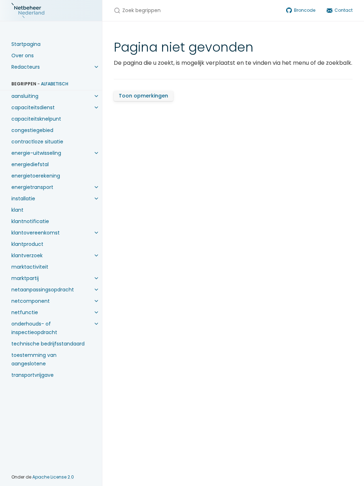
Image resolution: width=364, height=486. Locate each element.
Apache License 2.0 (53, 477)
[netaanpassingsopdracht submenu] (96, 289)
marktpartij (25, 278)
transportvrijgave (32, 375)
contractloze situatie (37, 141)
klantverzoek (27, 255)
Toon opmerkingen (143, 95)
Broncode (304, 10)
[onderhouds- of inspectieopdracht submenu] (96, 323)
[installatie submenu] (96, 198)
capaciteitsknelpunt (36, 118)
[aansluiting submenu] (96, 96)
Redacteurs (25, 66)
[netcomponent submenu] (96, 301)
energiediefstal (30, 164)
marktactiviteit (29, 266)
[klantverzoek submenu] (96, 255)
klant (17, 209)
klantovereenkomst (35, 232)
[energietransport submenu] (96, 187)
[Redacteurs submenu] (96, 67)
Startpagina (26, 44)
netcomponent (30, 301)
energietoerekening (35, 175)
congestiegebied (32, 130)
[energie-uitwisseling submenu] (96, 153)
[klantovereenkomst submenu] (96, 232)
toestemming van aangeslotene (34, 359)
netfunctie (24, 312)
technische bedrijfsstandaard (48, 343)
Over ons (22, 55)
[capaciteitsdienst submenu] (96, 107)
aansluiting (24, 96)
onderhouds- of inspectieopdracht (34, 328)
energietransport (32, 187)
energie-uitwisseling (36, 153)
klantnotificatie (30, 221)
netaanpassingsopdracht (42, 289)
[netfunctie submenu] (96, 312)
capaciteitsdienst (33, 107)
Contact (343, 10)
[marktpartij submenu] (96, 278)
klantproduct (27, 244)
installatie (23, 198)
